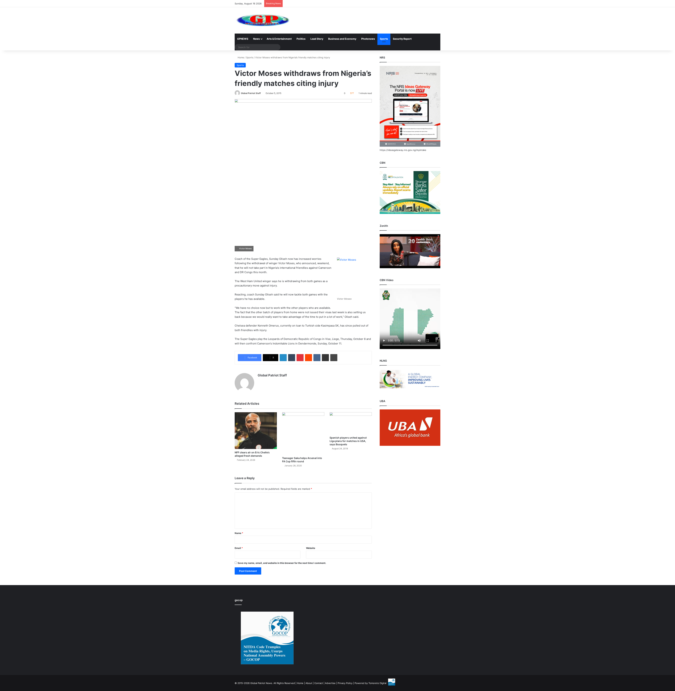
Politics (301, 38)
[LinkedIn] (283, 357)
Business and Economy (342, 38)
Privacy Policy (345, 683)
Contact (318, 683)
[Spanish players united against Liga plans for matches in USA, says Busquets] (351, 423)
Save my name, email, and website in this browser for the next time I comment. (282, 563)
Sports (384, 38)
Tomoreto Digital (377, 683)
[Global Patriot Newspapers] (262, 20)
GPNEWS (242, 38)
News (256, 38)
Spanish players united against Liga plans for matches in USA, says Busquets (348, 441)
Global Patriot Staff (251, 93)
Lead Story (316, 38)
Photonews (368, 38)
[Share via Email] (325, 357)
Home (240, 57)
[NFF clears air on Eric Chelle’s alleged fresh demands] (256, 430)
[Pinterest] (300, 357)
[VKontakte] (316, 357)
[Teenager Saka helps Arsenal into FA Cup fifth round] (303, 433)
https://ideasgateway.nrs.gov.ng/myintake (403, 150)
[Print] (333, 357)
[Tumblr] (291, 357)
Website (310, 548)
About (309, 683)
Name (239, 533)
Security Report (402, 38)
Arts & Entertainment (279, 38)
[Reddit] (308, 357)
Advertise (330, 683)
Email (239, 548)
